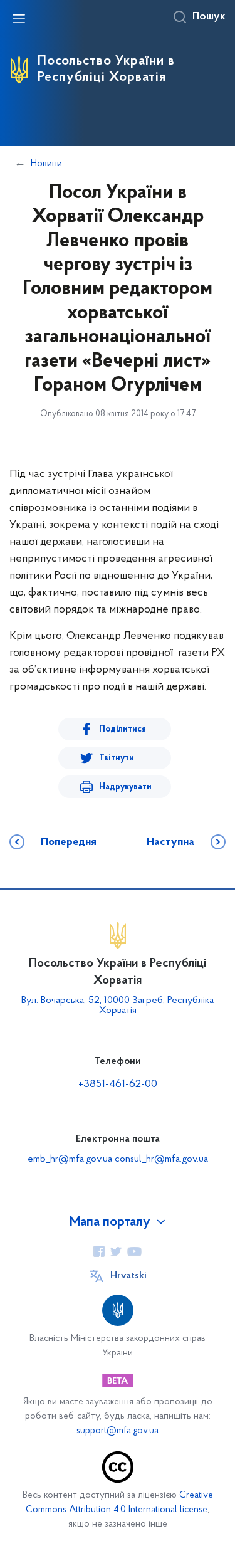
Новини (46, 164)
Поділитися (122, 729)
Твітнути (116, 758)
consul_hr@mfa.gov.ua (161, 1159)
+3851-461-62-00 (117, 1084)
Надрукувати (125, 787)
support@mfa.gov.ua (117, 1431)
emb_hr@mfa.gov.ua (70, 1159)
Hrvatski (128, 1276)
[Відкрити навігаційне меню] (19, 19)
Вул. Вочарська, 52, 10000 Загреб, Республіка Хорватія (117, 1006)
